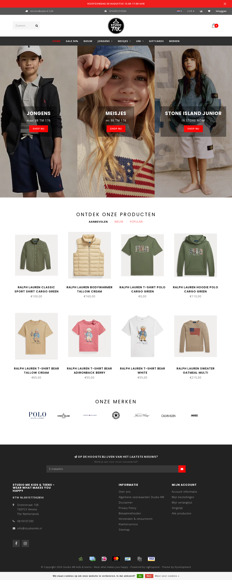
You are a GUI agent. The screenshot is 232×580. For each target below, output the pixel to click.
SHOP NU (38, 128)
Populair (136, 221)
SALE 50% (72, 41)
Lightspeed (153, 567)
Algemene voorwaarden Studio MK (141, 497)
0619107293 (25, 521)
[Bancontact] (127, 559)
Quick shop (38, 286)
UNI (138, 41)
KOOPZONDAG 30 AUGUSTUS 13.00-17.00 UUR (116, 3)
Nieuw (119, 221)
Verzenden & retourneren (136, 518)
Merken (174, 41)
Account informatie (184, 491)
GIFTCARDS (156, 41)
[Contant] (80, 559)
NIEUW (88, 41)
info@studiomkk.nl (29, 528)
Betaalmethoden (130, 513)
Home (57, 41)
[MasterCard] (116, 559)
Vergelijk (177, 508)
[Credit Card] (92, 559)
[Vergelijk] (201, 11)
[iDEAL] (104, 559)
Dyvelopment (183, 567)
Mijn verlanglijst (182, 502)
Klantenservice (128, 524)
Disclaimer (126, 502)
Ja (140, 576)
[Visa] (151, 559)
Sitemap (124, 529)
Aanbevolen (98, 221)
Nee (149, 576)
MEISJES (123, 41)
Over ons (125, 491)
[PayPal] (139, 559)
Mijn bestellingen (183, 497)
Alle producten (181, 513)
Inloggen (221, 11)
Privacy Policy (127, 508)
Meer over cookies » (167, 576)
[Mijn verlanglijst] (209, 11)
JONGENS (104, 41)
